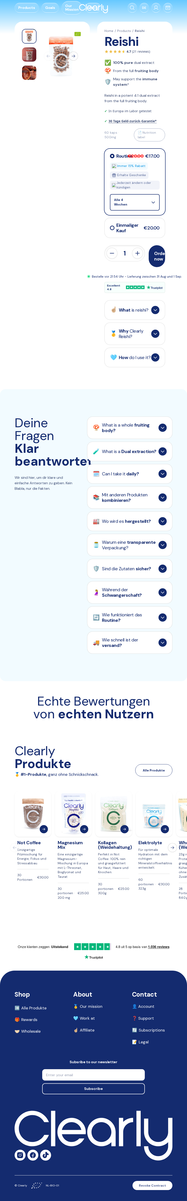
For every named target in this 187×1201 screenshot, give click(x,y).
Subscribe (93, 1088)
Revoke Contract (152, 1185)
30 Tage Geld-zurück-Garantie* (133, 121)
